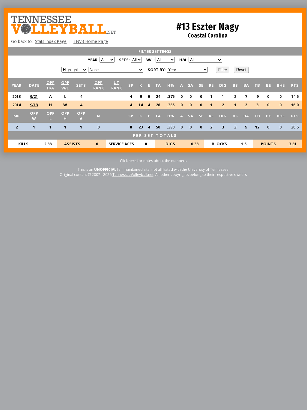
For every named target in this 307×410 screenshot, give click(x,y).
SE (201, 85)
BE (268, 85)
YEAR (16, 85)
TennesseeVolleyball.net (133, 174)
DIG (222, 85)
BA (246, 85)
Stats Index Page (51, 41)
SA (190, 85)
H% (170, 85)
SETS (81, 85)
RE (211, 85)
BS (235, 85)
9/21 (34, 96)
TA (158, 85)
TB (257, 85)
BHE (281, 85)
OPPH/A (50, 85)
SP (130, 85)
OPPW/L (65, 85)
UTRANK (116, 85)
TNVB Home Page (90, 41)
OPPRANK (98, 85)
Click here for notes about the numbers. (153, 160)
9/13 (34, 104)
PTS (295, 85)
